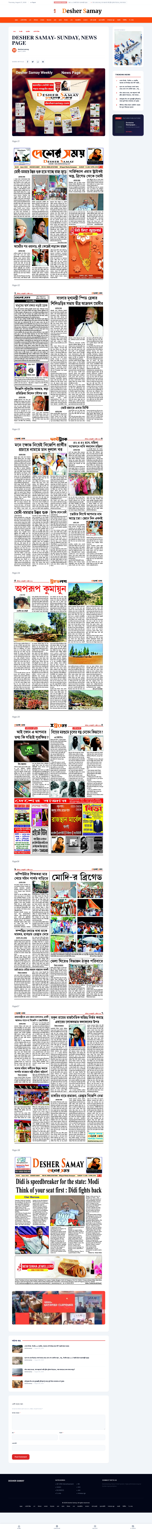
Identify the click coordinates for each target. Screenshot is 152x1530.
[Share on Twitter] (33, 62)
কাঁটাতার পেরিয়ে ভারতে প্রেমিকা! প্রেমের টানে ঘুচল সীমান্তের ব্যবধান (130, 106)
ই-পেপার (131, 20)
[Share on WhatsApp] (38, 62)
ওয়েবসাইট (14, 1443)
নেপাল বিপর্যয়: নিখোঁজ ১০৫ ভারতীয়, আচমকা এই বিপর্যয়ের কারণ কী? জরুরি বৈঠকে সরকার (46, 1346)
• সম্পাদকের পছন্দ (81, 1493)
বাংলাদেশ (85, 20)
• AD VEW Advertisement (64, 1484)
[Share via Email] (43, 62)
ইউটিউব (125, 20)
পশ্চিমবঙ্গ (36, 20)
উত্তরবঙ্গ (49, 20)
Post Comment (21, 1457)
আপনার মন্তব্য (16, 1413)
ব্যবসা (60, 20)
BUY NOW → (129, 131)
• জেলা (78, 1490)
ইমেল (61, 1433)
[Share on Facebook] (27, 62)
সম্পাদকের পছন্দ (111, 20)
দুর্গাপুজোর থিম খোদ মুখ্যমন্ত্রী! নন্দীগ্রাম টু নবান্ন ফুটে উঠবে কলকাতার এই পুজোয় (109, 2)
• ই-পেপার (58, 1493)
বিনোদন (66, 20)
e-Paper (33, 2)
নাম (13, 1433)
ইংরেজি (20, 31)
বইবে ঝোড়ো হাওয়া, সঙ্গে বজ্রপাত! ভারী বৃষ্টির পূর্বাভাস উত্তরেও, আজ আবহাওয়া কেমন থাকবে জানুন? (49, 1369)
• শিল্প (78, 1484)
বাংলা (14, 31)
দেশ (30, 20)
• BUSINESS (59, 1490)
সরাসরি (118, 20)
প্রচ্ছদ (16, 20)
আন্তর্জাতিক (78, 20)
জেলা (55, 20)
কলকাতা (42, 20)
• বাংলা (78, 1487)
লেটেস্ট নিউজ (23, 20)
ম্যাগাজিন (28, 31)
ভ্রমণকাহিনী (102, 20)
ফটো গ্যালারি (93, 20)
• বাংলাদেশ (58, 1487)
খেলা (71, 20)
